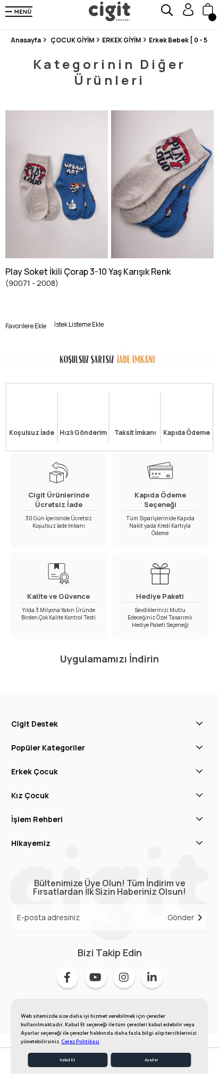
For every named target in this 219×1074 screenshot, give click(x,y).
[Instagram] (123, 977)
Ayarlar (151, 1059)
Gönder (180, 917)
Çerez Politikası (80, 1041)
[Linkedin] (152, 977)
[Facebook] (67, 977)
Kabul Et (67, 1059)
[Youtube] (95, 977)
